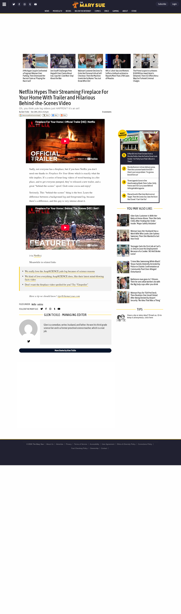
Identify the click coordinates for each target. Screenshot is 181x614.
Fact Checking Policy (79, 448)
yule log (40, 304)
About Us (49, 444)
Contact (104, 448)
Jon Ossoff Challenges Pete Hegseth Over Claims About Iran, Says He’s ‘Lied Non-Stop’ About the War (62, 74)
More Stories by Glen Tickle (65, 350)
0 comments (106, 112)
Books (68, 11)
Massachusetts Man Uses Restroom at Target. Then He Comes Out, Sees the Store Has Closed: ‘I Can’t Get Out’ (142, 196)
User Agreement (108, 444)
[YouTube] (35, 6)
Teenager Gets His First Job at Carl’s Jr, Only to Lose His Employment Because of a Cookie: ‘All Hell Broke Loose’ (146, 250)
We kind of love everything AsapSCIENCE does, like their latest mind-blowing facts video (64, 278)
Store (134, 11)
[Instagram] (24, 6)
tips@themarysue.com (69, 296)
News (47, 11)
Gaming (116, 11)
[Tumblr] (30, 6)
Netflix (37, 255)
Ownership (94, 448)
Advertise (59, 444)
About (125, 11)
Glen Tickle (25, 112)
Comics (98, 11)
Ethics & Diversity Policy (126, 444)
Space (106, 11)
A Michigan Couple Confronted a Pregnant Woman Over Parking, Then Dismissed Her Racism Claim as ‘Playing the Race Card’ (35, 75)
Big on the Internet (83, 11)
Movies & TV (57, 11)
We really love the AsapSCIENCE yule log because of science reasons (60, 271)
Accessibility (94, 444)
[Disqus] (66, 395)
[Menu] (4, 4)
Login (174, 4)
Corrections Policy (145, 444)
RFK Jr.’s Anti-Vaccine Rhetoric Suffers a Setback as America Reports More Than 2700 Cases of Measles (117, 74)
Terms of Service (80, 444)
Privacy (69, 444)
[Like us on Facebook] (19, 6)
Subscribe (162, 4)
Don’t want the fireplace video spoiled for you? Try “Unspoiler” (56, 284)
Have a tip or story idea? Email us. (142, 315)
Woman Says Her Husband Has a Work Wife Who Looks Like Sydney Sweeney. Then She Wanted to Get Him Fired (145, 235)
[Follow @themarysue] (14, 6)
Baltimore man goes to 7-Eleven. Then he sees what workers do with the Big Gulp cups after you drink (145, 282)
